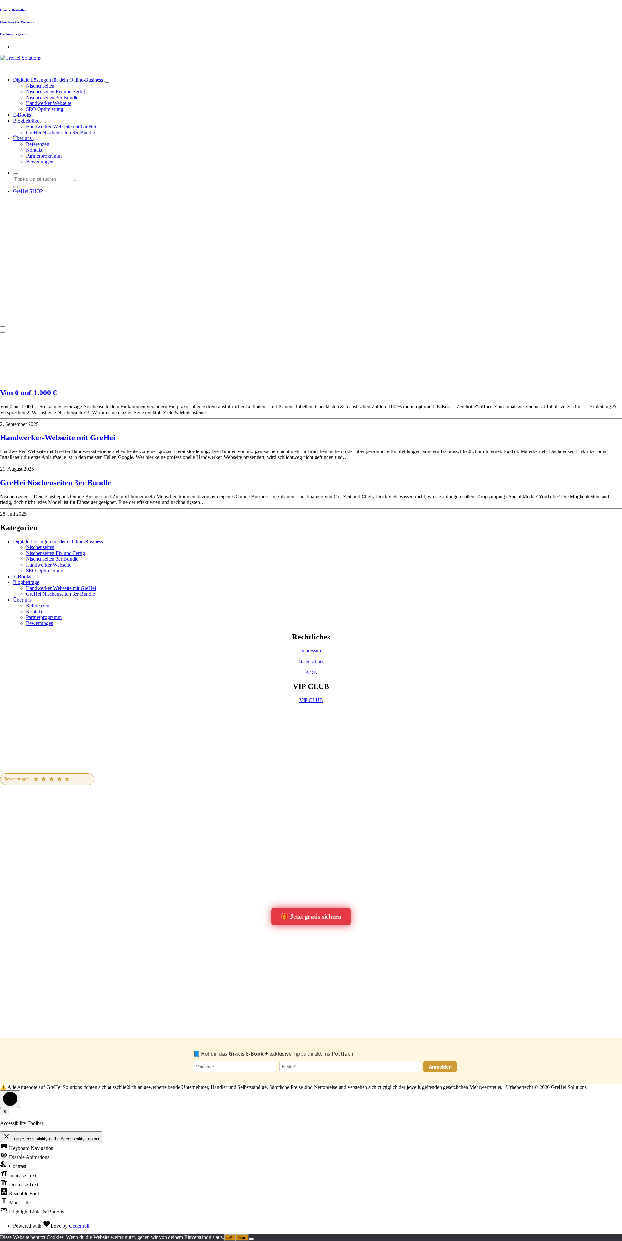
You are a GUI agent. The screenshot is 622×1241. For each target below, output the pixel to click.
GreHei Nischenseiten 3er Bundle (60, 132)
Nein (242, 1237)
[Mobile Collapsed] (106, 82)
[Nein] (251, 1239)
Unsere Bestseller (13, 10)
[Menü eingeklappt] (2, 326)
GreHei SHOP (28, 191)
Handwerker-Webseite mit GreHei (61, 126)
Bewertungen (39, 161)
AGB (311, 672)
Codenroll (79, 1226)
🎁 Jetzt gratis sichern (311, 916)
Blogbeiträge (26, 120)
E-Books (22, 115)
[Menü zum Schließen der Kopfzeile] (2, 332)
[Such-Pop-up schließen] (15, 187)
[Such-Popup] (15, 174)
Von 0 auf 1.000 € (28, 393)
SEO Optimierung (44, 109)
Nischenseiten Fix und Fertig (55, 91)
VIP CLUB (311, 700)
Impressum (311, 650)
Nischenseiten (40, 85)
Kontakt (34, 150)
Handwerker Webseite (17, 22)
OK (229, 1237)
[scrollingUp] (10, 1099)
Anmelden (440, 1067)
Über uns (23, 138)
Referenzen (37, 144)
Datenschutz (311, 661)
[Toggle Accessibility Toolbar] (4, 1111)
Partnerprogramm (14, 34)
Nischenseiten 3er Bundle (52, 97)
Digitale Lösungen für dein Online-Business (58, 80)
